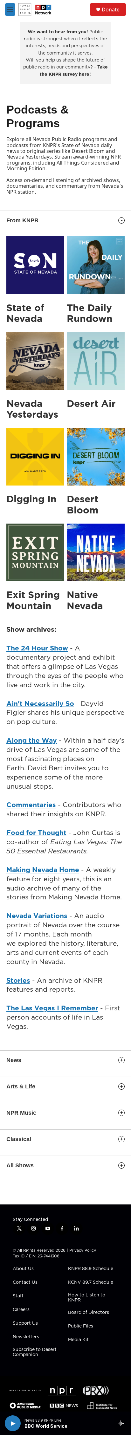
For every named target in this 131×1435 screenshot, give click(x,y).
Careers (21, 1309)
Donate (111, 9)
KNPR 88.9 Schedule (90, 1268)
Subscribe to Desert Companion (35, 1352)
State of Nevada (25, 313)
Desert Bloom (83, 504)
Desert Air (91, 403)
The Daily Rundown (90, 313)
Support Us (25, 1323)
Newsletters (26, 1337)
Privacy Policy (82, 1250)
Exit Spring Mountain (33, 600)
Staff (18, 1296)
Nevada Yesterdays (32, 409)
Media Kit (78, 1339)
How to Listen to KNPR (86, 1298)
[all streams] (122, 1423)
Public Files (80, 1326)
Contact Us (25, 1282)
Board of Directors (88, 1312)
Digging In (31, 499)
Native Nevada (85, 600)
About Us (23, 1268)
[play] (12, 1423)
